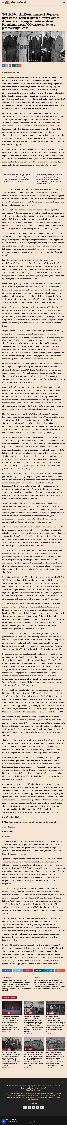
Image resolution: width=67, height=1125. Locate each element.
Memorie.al (6, 1121)
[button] (3, 1121)
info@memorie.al (55, 1097)
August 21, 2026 (49, 1033)
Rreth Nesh (5, 1119)
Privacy (14, 1119)
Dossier (8, 8)
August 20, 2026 (6, 1031)
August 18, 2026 (49, 1067)
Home (3, 8)
